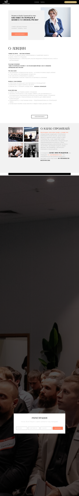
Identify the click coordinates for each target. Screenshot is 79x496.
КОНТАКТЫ (36, 2)
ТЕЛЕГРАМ (43, 2)
